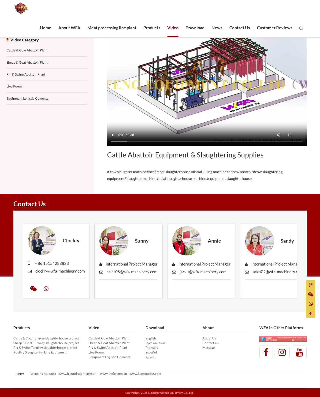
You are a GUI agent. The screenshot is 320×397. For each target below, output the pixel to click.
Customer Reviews (274, 27)
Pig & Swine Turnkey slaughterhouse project (45, 348)
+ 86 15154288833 (52, 263)
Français (151, 348)
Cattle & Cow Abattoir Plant (27, 50)
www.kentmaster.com (145, 373)
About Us (209, 338)
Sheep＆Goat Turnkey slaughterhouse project (46, 343)
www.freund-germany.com (78, 373)
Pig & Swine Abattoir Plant (26, 74)
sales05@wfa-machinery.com (132, 271)
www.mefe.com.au (113, 373)
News (217, 27)
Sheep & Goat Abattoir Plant (27, 62)
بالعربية (150, 357)
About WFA (69, 27)
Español (151, 352)
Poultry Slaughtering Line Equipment (40, 352)
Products (151, 27)
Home (45, 27)
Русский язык (155, 343)
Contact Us (239, 27)
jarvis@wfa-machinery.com (203, 271)
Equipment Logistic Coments (27, 98)
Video (173, 27)
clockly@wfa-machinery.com (60, 271)
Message (208, 348)
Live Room (14, 86)
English (150, 338)
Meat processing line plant (111, 27)
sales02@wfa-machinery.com (278, 271)
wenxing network (43, 373)
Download (195, 27)
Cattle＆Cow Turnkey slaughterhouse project (46, 338)
